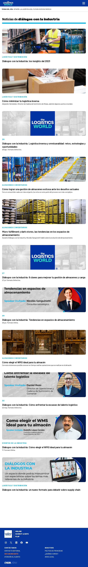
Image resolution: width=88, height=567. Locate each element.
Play (17, 537)
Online (18, 531)
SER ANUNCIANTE (11, 554)
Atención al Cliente (12, 557)
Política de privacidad (54, 551)
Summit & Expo (22, 534)
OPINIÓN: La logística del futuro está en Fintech (32, 9)
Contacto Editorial (12, 551)
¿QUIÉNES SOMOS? (51, 554)
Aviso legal (49, 557)
